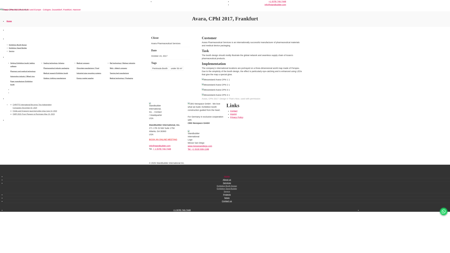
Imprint (233, 114)
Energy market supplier (85, 78)
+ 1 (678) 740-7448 (162, 149)
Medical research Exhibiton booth (55, 73)
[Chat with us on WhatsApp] (443, 211)
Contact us (11, 120)
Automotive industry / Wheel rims (22, 76)
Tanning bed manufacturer (119, 73)
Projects (10, 57)
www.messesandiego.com (200, 146)
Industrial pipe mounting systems (89, 73)
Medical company (83, 63)
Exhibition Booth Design (18, 45)
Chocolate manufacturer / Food (88, 68)
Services (10, 39)
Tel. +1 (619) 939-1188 (198, 149)
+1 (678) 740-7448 (277, 1)
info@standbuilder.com (275, 5)
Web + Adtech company (118, 68)
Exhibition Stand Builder (18, 48)
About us (11, 30)
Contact (233, 111)
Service (11, 51)
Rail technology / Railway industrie (122, 63)
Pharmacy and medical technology (23, 71)
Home (9, 21)
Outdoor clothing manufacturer (54, 78)
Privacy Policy (236, 117)
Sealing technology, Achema (53, 63)
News (9, 99)
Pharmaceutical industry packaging (56, 68)
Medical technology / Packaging (121, 78)
